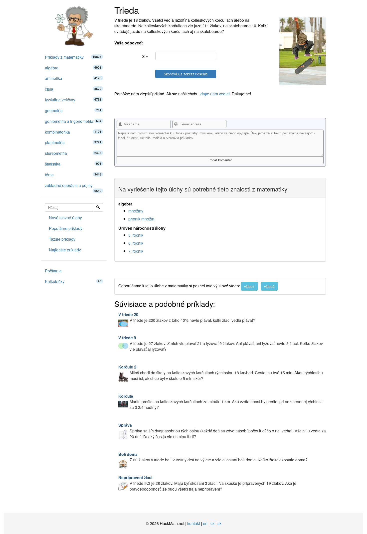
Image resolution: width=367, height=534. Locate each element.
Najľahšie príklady (65, 250)
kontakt (193, 523)
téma (73, 175)
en (205, 523)
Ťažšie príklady (62, 239)
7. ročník (135, 251)
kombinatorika (73, 132)
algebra (73, 68)
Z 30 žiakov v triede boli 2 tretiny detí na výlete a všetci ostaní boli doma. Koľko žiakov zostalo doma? (213, 457)
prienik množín (141, 219)
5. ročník (135, 235)
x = (145, 56)
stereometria (73, 153)
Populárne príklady (65, 228)
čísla (73, 89)
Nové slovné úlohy (65, 217)
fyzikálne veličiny (73, 100)
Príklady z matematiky (73, 57)
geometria (73, 110)
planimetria (73, 142)
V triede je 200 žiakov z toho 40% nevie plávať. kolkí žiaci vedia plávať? (186, 317)
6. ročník (135, 243)
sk (219, 523)
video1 (249, 286)
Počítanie (53, 271)
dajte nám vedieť (215, 94)
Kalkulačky (73, 281)
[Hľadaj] (98, 207)
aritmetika (73, 78)
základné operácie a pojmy (73, 186)
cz (212, 523)
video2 (269, 286)
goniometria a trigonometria (73, 121)
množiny (135, 211)
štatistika (73, 164)
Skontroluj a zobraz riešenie (186, 73)
